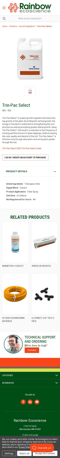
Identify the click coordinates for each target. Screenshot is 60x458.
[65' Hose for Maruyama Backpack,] (15, 294)
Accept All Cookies (45, 453)
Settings (9, 453)
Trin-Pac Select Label (31, 148)
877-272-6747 (31, 435)
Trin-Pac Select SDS (11, 148)
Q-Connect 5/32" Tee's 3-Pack (43, 320)
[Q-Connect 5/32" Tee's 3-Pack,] (44, 294)
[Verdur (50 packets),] (44, 242)
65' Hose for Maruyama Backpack (13, 320)
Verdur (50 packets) (41, 266)
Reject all (24, 453)
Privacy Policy (25, 447)
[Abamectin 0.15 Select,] (15, 242)
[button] (30, 171)
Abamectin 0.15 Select (13, 266)
